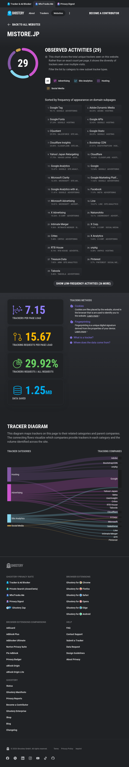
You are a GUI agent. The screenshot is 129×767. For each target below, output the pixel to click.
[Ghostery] (15, 13)
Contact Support (74, 634)
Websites (58, 13)
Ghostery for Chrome (78, 582)
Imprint (79, 749)
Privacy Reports (14, 698)
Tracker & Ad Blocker (21, 4)
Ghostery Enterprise (16, 711)
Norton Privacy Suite (16, 647)
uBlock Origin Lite (15, 672)
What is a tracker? (83, 337)
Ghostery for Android (78, 614)
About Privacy (73, 659)
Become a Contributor (104, 13)
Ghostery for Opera (77, 601)
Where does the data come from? (92, 342)
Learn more (92, 316)
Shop (8, 717)
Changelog (11, 730)
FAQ (68, 628)
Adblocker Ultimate (15, 640)
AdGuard (10, 628)
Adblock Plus (12, 634)
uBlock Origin (13, 665)
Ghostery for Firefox (78, 589)
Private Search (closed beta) (23, 589)
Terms (56, 749)
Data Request (73, 647)
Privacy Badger (13, 659)
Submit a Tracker (74, 640)
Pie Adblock (12, 653)
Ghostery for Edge (77, 607)
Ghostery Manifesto (16, 692)
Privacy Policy (67, 749)
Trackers (44, 13)
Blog (8, 723)
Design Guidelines (75, 653)
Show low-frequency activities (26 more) (83, 283)
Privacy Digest (67, 4)
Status (9, 686)
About (32, 13)
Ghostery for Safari (77, 595)
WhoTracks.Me (45, 4)
